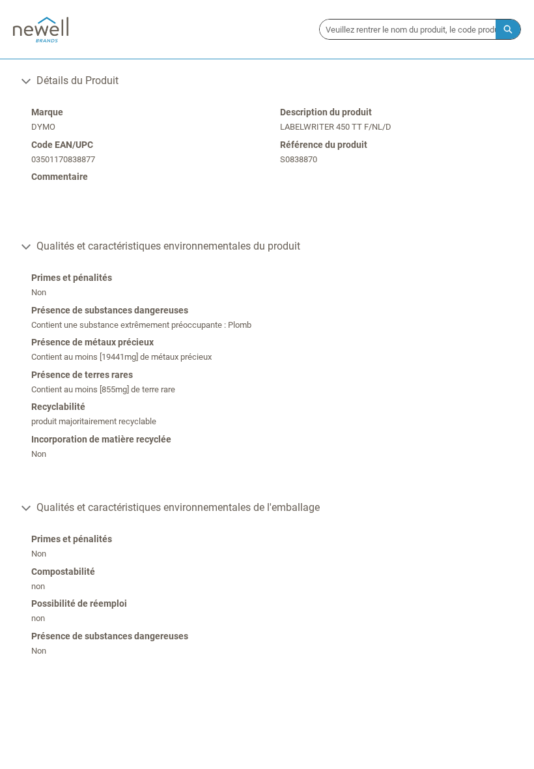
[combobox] (408, 29)
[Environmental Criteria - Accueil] (40, 29)
